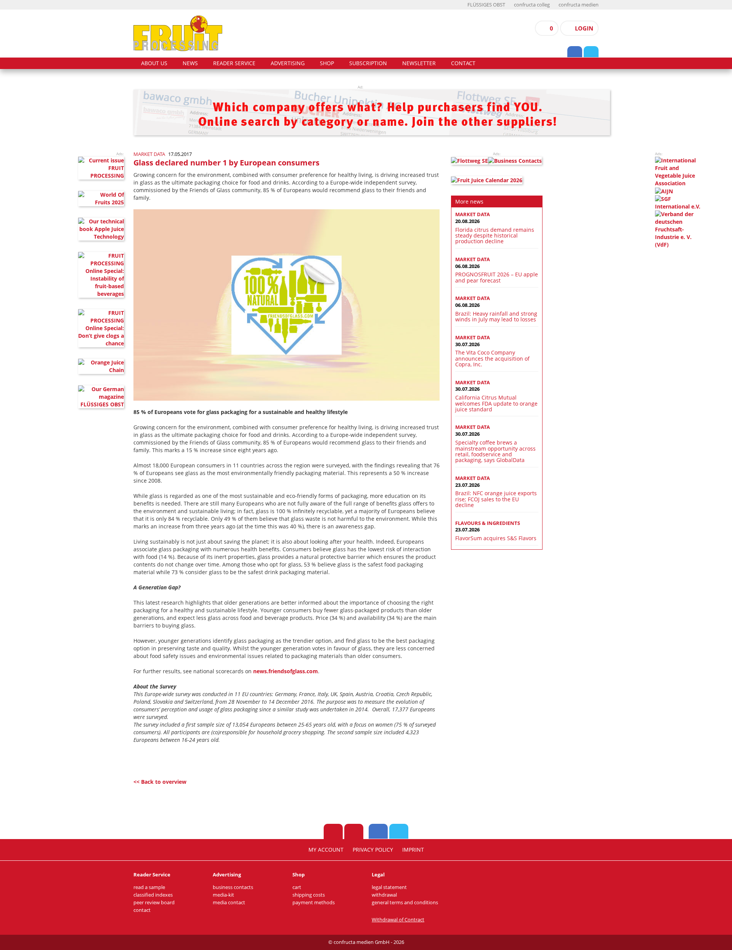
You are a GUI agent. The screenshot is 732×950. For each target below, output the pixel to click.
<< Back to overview (159, 781)
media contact (229, 902)
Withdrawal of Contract (398, 919)
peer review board (154, 902)
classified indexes (153, 895)
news (190, 63)
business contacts (233, 887)
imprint (413, 849)
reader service (234, 63)
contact (463, 63)
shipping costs (308, 895)
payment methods (313, 902)
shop (327, 63)
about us (154, 63)
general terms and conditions (405, 902)
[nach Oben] (333, 831)
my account (326, 849)
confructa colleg (532, 5)
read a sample (149, 887)
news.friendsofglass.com (285, 671)
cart (296, 887)
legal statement (389, 887)
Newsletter (419, 63)
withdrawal (384, 895)
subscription (368, 63)
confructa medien (579, 5)
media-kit (223, 895)
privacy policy (373, 849)
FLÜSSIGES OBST (486, 5)
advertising (288, 63)
